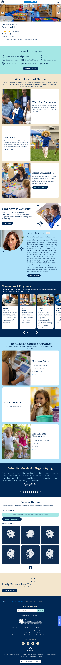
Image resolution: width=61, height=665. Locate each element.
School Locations (16, 630)
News (37, 627)
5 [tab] (31, 492)
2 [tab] (29, 332)
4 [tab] (33, 332)
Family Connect (40, 630)
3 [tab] (31, 332)
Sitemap (38, 632)
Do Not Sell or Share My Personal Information (30, 656)
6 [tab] (33, 492)
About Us (14, 627)
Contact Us (27, 632)
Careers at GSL (28, 627)
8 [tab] (37, 492)
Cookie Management (50, 654)
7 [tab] (35, 492)
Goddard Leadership (29, 630)
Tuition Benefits (40, 634)
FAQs (13, 632)
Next (58, 13)
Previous (2, 13)
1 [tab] (27, 332)
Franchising (15, 634)
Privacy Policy (26, 654)
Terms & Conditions (38, 654)
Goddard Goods (28, 634)
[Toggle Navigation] (58, 2)
